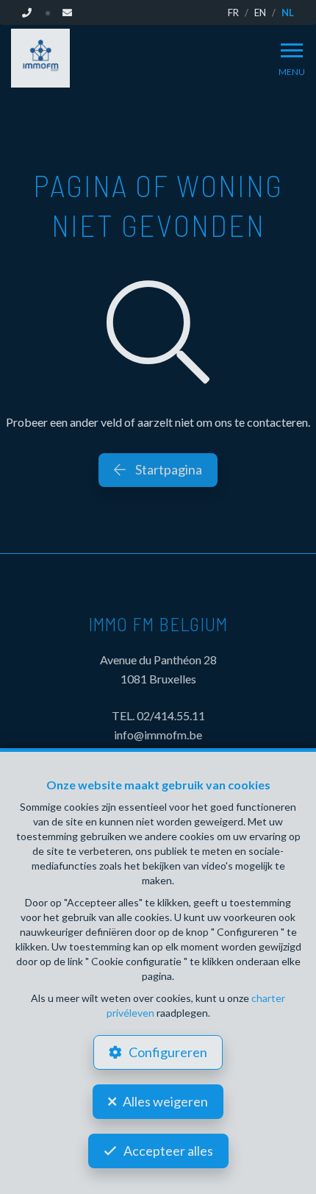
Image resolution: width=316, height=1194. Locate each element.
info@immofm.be (158, 735)
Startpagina (167, 469)
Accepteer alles (168, 1151)
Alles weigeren (165, 1101)
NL (287, 12)
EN (260, 12)
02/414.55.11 (171, 715)
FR (233, 12)
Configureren (168, 1052)
